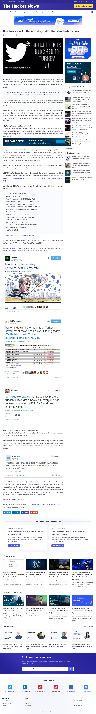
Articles (91, 626)
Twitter (43, 504)
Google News (36, 504)
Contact (4, 705)
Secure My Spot (13, 545)
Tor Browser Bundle (39, 178)
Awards (51, 12)
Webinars (27, 701)
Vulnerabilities (15, 12)
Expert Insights (40, 12)
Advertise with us (6, 703)
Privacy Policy (28, 705)
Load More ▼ (69, 148)
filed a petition (35, 482)
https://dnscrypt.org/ (27, 235)
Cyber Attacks (27, 12)
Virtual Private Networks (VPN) (13, 178)
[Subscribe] (70, 669)
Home (5, 12)
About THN (5, 701)
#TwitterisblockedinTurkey (12, 248)
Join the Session (58, 545)
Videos (85, 626)
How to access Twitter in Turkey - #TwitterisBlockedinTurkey (41, 31)
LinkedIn (52, 504)
